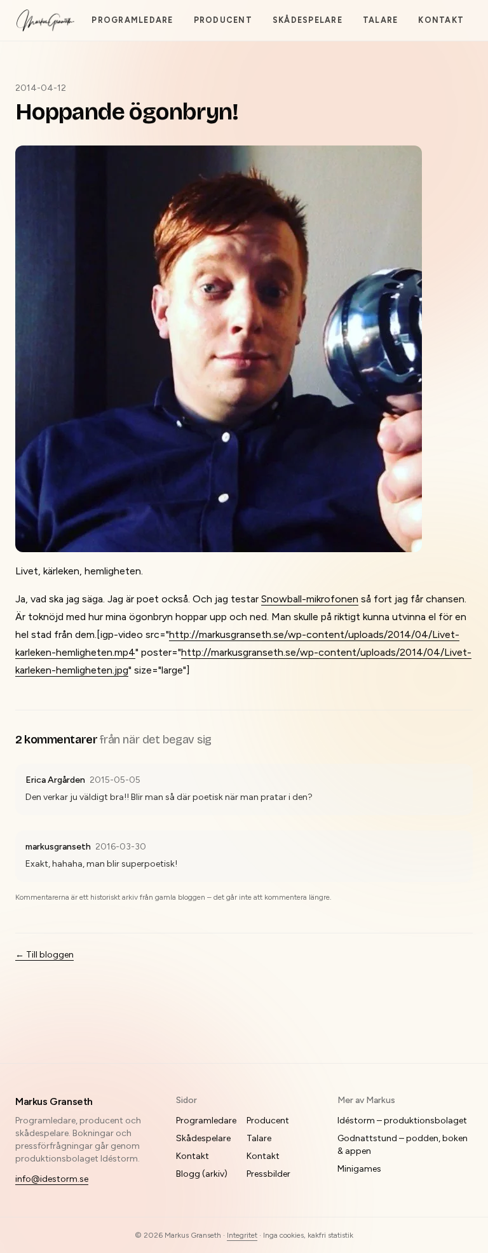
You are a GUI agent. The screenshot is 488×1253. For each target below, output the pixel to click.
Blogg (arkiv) (201, 1173)
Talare (380, 20)
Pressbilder (268, 1173)
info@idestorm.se (51, 1179)
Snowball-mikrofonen (309, 599)
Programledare (132, 20)
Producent (223, 20)
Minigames (359, 1168)
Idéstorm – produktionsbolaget (402, 1120)
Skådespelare (307, 20)
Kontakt (441, 20)
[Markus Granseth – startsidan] (45, 20)
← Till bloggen (44, 954)
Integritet (242, 1235)
